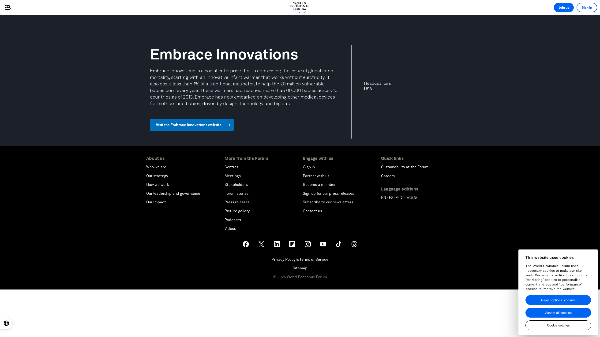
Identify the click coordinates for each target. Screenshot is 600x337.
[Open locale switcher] (6, 323)
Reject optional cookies (558, 300)
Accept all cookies (558, 313)
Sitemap (300, 268)
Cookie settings (558, 325)
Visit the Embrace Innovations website (188, 125)
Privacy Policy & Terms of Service (300, 259)
